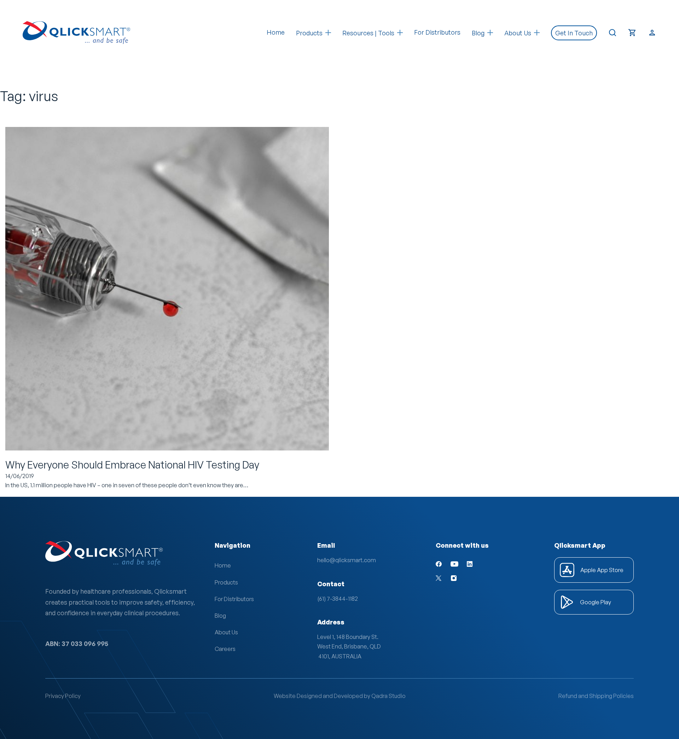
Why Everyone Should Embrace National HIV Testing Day (132, 464)
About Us (226, 632)
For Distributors (437, 32)
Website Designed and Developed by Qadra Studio (340, 695)
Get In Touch (574, 33)
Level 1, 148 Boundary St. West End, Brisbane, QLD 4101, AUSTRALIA (349, 646)
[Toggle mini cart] (632, 32)
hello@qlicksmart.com (346, 560)
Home (276, 32)
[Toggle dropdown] (328, 33)
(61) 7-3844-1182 (337, 598)
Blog (220, 615)
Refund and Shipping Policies (596, 695)
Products (309, 33)
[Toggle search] (612, 33)
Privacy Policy (63, 695)
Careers (225, 648)
